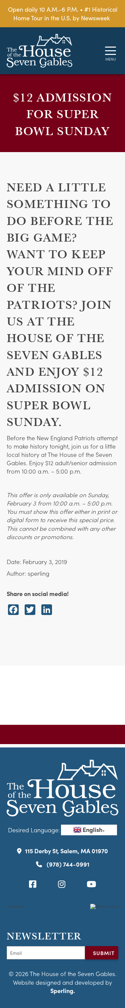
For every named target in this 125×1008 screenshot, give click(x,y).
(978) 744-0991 (67, 864)
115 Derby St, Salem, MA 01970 (66, 851)
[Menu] (110, 51)
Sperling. (62, 990)
